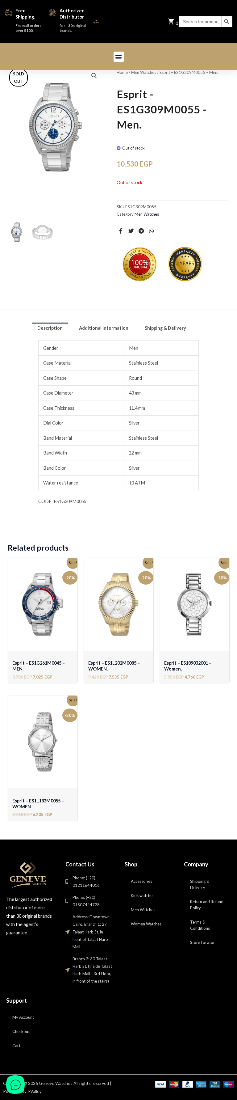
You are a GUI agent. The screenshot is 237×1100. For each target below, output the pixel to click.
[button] (119, 57)
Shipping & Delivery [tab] (165, 328)
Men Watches (143, 72)
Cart (16, 1045)
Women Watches (146, 923)
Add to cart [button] (43, 644)
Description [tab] (50, 328)
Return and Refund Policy (206, 904)
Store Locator (202, 942)
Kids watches (142, 895)
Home (122, 72)
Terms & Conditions (200, 925)
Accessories (141, 881)
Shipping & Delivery (199, 884)
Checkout (21, 1031)
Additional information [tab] (103, 328)
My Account (23, 1017)
